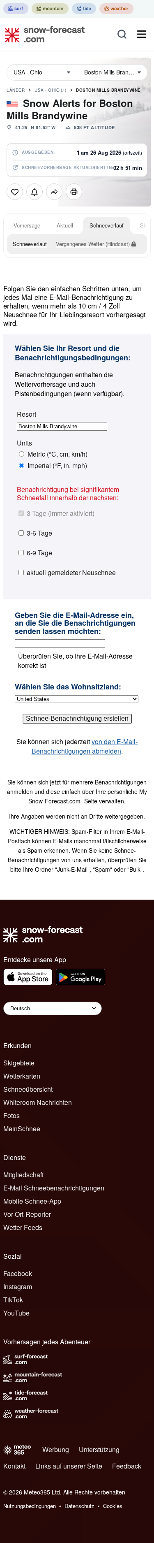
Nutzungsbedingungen (29, 1506)
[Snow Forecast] (42, 34)
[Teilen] (54, 191)
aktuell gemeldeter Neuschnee (71, 572)
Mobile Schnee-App (32, 1201)
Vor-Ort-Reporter (27, 1214)
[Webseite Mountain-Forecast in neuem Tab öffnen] (50, 8)
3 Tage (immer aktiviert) (60, 513)
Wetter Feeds (22, 1227)
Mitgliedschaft (23, 1174)
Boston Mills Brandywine (108, 90)
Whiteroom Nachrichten (37, 1102)
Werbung (55, 1449)
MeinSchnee (21, 1128)
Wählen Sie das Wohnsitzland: (68, 687)
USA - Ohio (50, 90)
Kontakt (14, 1466)
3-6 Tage (39, 533)
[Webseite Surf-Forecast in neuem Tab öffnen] (15, 8)
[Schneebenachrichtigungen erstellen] (34, 191)
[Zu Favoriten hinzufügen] (15, 191)
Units (24, 443)
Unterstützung (99, 1449)
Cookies (112, 1506)
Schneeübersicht (28, 1089)
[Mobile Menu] (141, 34)
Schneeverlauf (107, 225)
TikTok (13, 1299)
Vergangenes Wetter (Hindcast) (93, 244)
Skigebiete (18, 1062)
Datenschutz (79, 1506)
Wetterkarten (21, 1076)
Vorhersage (27, 225)
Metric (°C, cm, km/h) (57, 454)
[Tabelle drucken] (74, 191)
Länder (16, 90)
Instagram (17, 1286)
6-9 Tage (39, 552)
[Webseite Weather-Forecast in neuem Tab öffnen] (116, 8)
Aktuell (65, 225)
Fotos (11, 1115)
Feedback (126, 1466)
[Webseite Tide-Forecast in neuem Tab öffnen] (84, 8)
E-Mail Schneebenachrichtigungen (53, 1188)
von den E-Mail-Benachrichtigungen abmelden (85, 746)
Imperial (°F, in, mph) (57, 466)
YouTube (16, 1313)
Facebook (17, 1273)
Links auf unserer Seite (68, 1466)
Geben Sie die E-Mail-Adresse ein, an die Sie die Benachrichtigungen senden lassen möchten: (75, 623)
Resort (26, 414)
